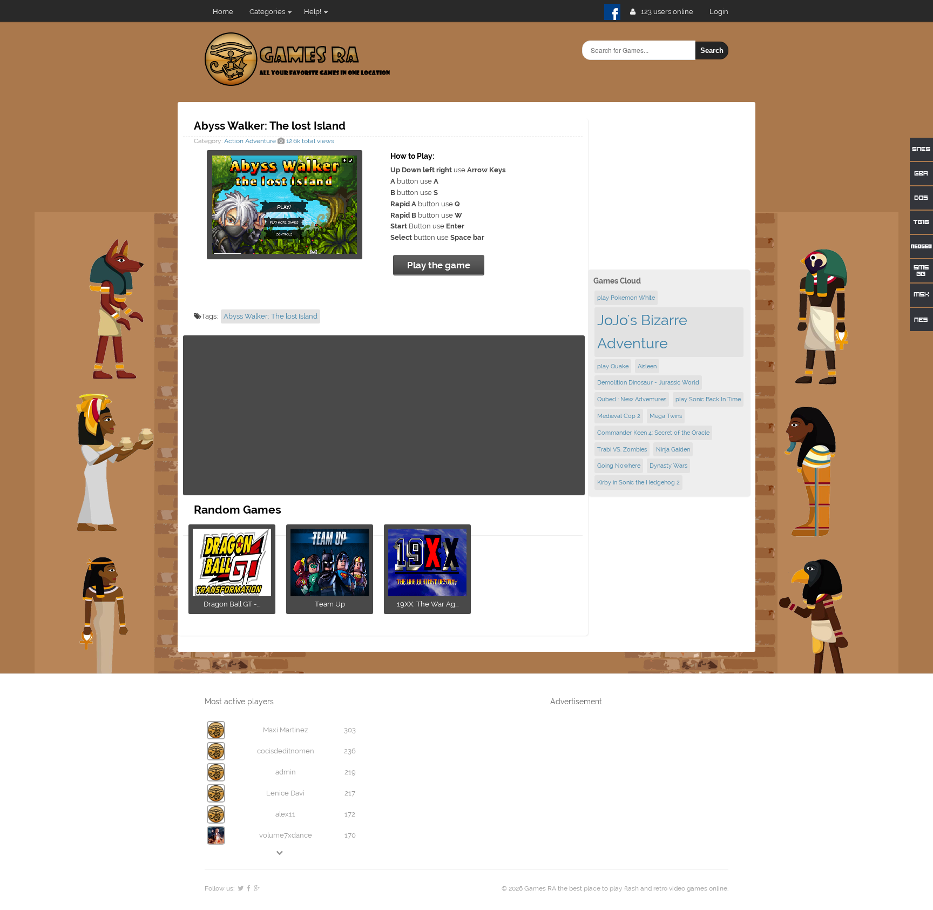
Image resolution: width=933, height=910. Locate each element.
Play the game (438, 265)
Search (712, 50)
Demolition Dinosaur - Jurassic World (648, 382)
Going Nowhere (618, 465)
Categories (267, 12)
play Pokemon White (626, 297)
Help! (312, 12)
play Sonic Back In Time (708, 399)
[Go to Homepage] (297, 80)
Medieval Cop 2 (618, 416)
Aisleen (647, 366)
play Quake (612, 366)
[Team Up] (329, 593)
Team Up (330, 604)
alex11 (285, 814)
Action (234, 141)
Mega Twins (666, 416)
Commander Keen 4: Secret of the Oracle (653, 432)
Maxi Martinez (285, 730)
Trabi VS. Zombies (622, 449)
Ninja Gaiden (673, 449)
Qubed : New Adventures (631, 399)
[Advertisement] (383, 415)
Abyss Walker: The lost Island (270, 316)
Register (723, 12)
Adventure (260, 141)
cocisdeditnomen (285, 751)
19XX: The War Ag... (427, 604)
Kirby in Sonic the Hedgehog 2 (638, 482)
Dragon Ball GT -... (232, 604)
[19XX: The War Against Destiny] (427, 593)
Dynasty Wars (668, 465)
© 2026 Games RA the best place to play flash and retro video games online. (615, 888)
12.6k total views (309, 141)
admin (285, 772)
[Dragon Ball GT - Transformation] (232, 593)
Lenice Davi (285, 793)
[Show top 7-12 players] (280, 852)
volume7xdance (285, 835)
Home (223, 12)
